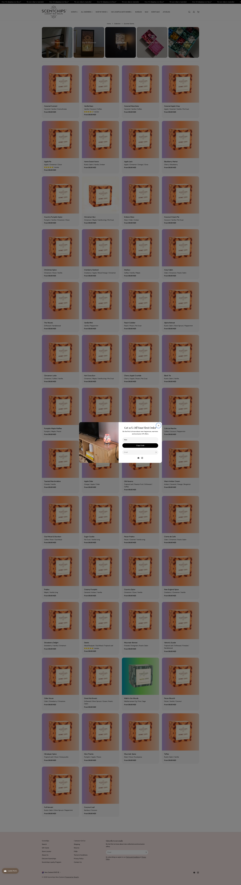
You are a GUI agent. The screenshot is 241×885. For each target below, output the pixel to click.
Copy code (140, 445)
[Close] (158, 425)
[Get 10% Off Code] (156, 452)
